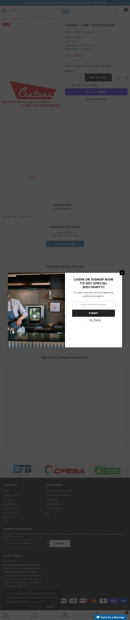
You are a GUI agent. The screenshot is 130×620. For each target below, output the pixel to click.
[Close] (122, 272)
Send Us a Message (111, 617)
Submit (93, 313)
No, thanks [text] (95, 320)
